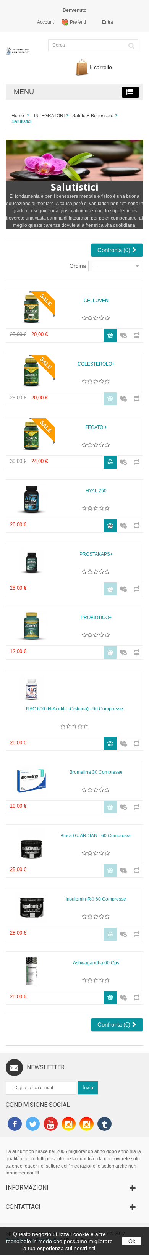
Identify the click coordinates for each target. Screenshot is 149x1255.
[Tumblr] (104, 1125)
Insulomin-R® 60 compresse (96, 899)
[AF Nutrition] (18, 54)
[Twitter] (33, 1125)
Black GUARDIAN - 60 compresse (96, 835)
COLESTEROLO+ (96, 364)
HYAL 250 (96, 490)
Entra (107, 22)
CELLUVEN (96, 300)
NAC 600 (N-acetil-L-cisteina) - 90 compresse (74, 709)
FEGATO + (96, 427)
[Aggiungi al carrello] (110, 335)
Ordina (78, 266)
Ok (131, 1241)
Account (45, 22)
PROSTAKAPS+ (96, 554)
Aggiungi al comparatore (134, 332)
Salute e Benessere (92, 115)
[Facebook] (15, 1125)
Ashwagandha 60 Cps (96, 963)
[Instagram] (69, 1125)
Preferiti (78, 22)
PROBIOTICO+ (96, 617)
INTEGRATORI (49, 115)
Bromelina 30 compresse (96, 772)
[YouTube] (51, 1125)
